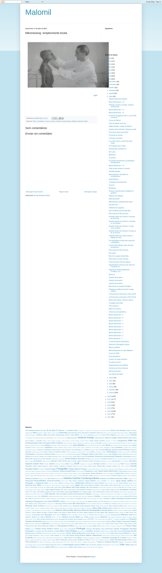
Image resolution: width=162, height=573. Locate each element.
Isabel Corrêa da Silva (111, 483)
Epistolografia (116, 461)
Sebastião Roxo (58, 537)
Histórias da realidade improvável (111, 478)
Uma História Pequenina (49, 545)
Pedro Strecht (38, 526)
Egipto (79, 461)
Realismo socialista (54, 531)
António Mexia (75, 441)
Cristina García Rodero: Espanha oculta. (123, 129)
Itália (39, 485)
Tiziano (80, 542)
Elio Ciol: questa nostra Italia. (119, 256)
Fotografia (61, 468)
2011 (109, 417)
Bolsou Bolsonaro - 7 (116, 321)
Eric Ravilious (125, 461)
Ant (65, 438)
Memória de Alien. (115, 371)
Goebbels (52, 473)
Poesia (38, 529)
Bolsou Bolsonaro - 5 (116, 327)
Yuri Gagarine (99, 547)
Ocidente (123, 519)
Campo (134, 445)
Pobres (27, 529)
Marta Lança (51, 510)
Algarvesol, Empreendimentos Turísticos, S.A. (119, 270)
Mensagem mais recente (34, 192)
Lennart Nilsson (69, 498)
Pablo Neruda (64, 521)
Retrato (120, 531)
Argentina (102, 441)
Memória (80, 121)
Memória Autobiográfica (91, 510)
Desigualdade (127, 456)
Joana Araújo (104, 485)
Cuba (110, 454)
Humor (93, 481)
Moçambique (36, 514)
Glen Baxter (44, 473)
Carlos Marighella (105, 447)
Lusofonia (49, 503)
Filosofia (133, 466)
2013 (109, 411)
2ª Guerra (60, 430)
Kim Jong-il (28, 498)
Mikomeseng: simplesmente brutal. (121, 202)
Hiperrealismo (51, 478)
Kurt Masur (42, 498)
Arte (130, 440)
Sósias (32, 540)
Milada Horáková (120, 512)
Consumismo (40, 454)
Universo (77, 545)
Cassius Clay (127, 447)
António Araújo (86, 437)
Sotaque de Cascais (41, 540)
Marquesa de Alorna (41, 510)
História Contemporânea (63, 121)
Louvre (68, 501)
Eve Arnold (116, 464)
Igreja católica (127, 481)
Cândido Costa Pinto (37, 447)
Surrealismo (86, 540)
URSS (82, 545)
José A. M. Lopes (30, 492)
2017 (109, 399)
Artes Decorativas (45, 443)
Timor (68, 542)
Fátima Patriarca (43, 466)
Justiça (97, 496)
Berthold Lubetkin (67, 445)
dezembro (112, 81)
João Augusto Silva (127, 485)
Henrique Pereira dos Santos (102, 475)
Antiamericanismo (72, 438)
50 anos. (112, 185)
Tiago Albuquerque (57, 542)
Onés (127, 519)
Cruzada (105, 454)
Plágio (134, 526)
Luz (54, 503)
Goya (79, 473)
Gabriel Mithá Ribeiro (111, 471)
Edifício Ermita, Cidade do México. (120, 126)
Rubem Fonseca (45, 535)
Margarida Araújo (78, 506)
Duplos (31, 461)
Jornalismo (124, 490)
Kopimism (35, 498)
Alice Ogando (125, 433)
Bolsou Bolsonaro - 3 (116, 332)
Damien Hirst (133, 454)
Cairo (129, 445)
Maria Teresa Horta (75, 508)
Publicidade (29, 531)
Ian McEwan (111, 481)
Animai (128, 435)
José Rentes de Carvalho (112, 494)
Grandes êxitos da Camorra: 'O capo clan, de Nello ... (121, 227)
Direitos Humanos (78, 459)
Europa (97, 464)
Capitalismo (48, 447)
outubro (112, 87)
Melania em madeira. (116, 196)
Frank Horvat (80, 471)
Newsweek (119, 517)
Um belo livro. (113, 205)
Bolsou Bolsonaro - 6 (116, 324)
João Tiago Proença (53, 490)
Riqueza (80, 533)
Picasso (103, 526)
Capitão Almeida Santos (60, 447)
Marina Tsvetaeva (87, 508)
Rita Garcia (99, 533)
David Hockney (52, 456)
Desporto (134, 456)
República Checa (99, 531)
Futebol (100, 471)
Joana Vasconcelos (115, 485)
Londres (62, 501)
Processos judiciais (112, 529)
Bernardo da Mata (56, 445)
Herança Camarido (31, 478)
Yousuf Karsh (91, 547)
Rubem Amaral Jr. (34, 535)
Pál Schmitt (78, 521)
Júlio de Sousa (68, 496)
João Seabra (29, 489)
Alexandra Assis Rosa (75, 433)
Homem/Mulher (40, 481)
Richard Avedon (47, 533)
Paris (114, 521)
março (111, 387)
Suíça (75, 540)
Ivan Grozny (45, 485)
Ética (67, 464)
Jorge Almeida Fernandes (84, 489)
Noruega (61, 519)
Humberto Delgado (84, 481)
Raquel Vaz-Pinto (42, 531)
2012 (109, 414)
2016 (109, 402)
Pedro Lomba (132, 523)
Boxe (103, 445)
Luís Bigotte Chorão (91, 501)
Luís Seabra (29, 503)
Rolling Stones (114, 533)
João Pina (121, 487)
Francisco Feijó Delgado (116, 469)
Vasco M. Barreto (91, 545)
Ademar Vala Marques (118, 430)
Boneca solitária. (114, 347)
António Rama (84, 441)
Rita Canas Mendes (89, 533)
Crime (91, 454)
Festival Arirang (82, 466)
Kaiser (113, 496)
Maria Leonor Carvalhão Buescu (40, 508)
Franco (48, 121)
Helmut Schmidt (77, 475)
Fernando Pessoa (72, 466)
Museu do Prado (57, 517)
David (46, 456)
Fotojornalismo (74, 469)
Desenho (118, 456)
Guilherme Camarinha (130, 473)
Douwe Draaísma (123, 458)
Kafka (109, 496)
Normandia (55, 519)
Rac (35, 531)
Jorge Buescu (97, 489)
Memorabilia (68, 510)
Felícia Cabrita (53, 466)
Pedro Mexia (29, 526)
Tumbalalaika (127, 542)
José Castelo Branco (98, 492)
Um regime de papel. (116, 374)
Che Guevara (66, 449)
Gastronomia (123, 471)
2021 (109, 73)
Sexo (79, 538)
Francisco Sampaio (46, 471)
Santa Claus (129, 535)
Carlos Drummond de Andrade (90, 447)
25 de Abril (50, 430)
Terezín (134, 540)
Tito (76, 542)
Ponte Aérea (64, 529)
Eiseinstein (97, 461)
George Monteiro (35, 473)
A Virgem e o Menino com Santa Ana (89, 430)
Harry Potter (60, 475)
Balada (119, 443)
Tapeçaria (102, 540)
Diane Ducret (37, 458)
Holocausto (29, 481)
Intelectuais (80, 483)
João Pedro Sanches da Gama (108, 487)
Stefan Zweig (51, 540)
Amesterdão (51, 435)
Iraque (96, 483)
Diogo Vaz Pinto (60, 458)
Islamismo (28, 485)
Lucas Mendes (80, 501)
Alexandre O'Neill (87, 433)
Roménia (126, 533)
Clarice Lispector (49, 452)
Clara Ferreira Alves (37, 452)
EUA (76, 463)
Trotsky (120, 542)
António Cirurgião (111, 438)
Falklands (127, 464)
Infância (61, 483)
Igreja (118, 481)
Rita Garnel (106, 533)
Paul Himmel (53, 523)
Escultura (133, 461)
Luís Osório (133, 501)
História (53, 121)
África (34, 121)
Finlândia (41, 469)
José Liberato (50, 494)
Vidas (127, 545)
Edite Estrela (46, 461)
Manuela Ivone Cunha (34, 506)
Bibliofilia (81, 445)
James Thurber (69, 485)
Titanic (73, 542)
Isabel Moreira (123, 483)
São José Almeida (48, 537)
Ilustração (29, 483)
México (110, 510)
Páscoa (27, 523)
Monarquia (48, 515)
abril (111, 384)
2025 (109, 61)
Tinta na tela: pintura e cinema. (119, 168)
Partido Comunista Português (126, 521)
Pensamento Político (66, 526)
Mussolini (72, 517)
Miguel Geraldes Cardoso (45, 512)
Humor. (99, 481)
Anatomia (91, 435)
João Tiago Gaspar (39, 489)
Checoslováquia (76, 449)
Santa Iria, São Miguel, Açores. (119, 344)
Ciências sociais (117, 450)
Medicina (74, 121)
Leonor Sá (90, 498)
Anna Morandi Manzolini (39, 438)
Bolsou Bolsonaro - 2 (116, 335)
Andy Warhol (106, 435)
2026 (109, 58)
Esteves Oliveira (60, 464)
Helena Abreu (68, 475)
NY (89, 519)
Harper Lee (53, 475)
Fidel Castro (92, 466)
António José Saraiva (49, 441)
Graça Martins (85, 473)
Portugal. (89, 529)
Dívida (88, 458)
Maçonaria (59, 503)
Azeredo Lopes (111, 443)
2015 (109, 405)
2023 (109, 67)
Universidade (68, 545)
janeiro (111, 392)
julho (111, 96)
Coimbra (92, 452)
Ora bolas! (112, 253)
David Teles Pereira (79, 456)
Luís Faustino (113, 501)
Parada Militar (101, 521)
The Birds (40, 542)
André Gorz (97, 435)
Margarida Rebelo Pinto (91, 506)
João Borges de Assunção (38, 487)
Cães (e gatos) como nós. (117, 123)
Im (34, 483)
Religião (73, 531)
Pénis (55, 526)
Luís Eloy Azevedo (103, 501)
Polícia (44, 529)
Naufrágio (97, 517)
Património (45, 523)
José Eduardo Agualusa (126, 492)
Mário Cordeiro (113, 508)
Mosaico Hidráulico (72, 514)
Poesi (32, 529)
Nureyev (85, 519)
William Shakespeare (75, 547)
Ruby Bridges (55, 535)
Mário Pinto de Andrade (125, 508)
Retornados (114, 531)
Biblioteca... (113, 155)
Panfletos (84, 521)
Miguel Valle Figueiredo (107, 512)
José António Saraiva (62, 492)
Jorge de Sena (114, 489)
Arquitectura (122, 441)
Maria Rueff (66, 508)
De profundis (89, 456)
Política (50, 529)
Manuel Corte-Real (91, 503)
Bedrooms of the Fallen (38, 445)
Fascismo (28, 466)
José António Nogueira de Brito (46, 492)
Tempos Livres (127, 540)
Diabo (31, 458)
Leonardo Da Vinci (80, 498)
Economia (38, 461)
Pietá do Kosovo (111, 526)
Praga (103, 529)
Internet (88, 483)
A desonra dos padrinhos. (117, 312)
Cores (66, 454)
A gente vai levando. (116, 277)
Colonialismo (41, 121)
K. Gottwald (103, 496)
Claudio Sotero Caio (83, 452)
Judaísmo (44, 496)
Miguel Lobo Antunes (60, 512)
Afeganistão (28, 433)
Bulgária (125, 445)
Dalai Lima (125, 454)
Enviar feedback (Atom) (42, 195)
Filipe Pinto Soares (123, 466)
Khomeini (127, 496)
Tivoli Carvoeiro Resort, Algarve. (120, 262)
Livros (55, 501)
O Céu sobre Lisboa (100, 519)
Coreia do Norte (49, 454)
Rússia (82, 535)
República (89, 531)
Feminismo (62, 466)
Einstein (90, 461)
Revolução (127, 531)
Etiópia (72, 464)
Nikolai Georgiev (127, 517)
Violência (33, 547)
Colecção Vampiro (100, 452)
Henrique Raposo (116, 475)
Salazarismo (97, 535)
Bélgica (47, 445)
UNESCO (59, 545)
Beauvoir (28, 445)
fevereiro (112, 390)
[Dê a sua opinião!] (55, 118)
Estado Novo (38, 464)
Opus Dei (49, 521)
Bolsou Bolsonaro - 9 (116, 315)
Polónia (56, 529)
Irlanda (101, 483)
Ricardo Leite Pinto (36, 533)
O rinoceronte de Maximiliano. (119, 341)
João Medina (66, 487)
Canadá (27, 447)
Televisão (118, 540)
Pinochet (119, 526)
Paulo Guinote (88, 523)
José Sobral (124, 494)
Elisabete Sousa (106, 461)
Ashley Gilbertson (78, 443)
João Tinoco (64, 489)
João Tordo (72, 489)
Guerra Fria (119, 473)
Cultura (115, 454)
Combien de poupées (123, 452)
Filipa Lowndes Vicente (109, 466)
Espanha (28, 464)
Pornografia (71, 529)
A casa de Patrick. (115, 120)
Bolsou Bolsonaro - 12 (116, 110)
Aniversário (28, 438)
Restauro (107, 531)
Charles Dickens (56, 449)
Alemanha (63, 433)
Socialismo (105, 538)
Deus (27, 459)
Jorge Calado (105, 489)
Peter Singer (78, 526)
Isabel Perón (133, 483)
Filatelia (99, 466)
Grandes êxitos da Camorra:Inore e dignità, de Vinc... (121, 236)
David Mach (69, 456)
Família (134, 464)
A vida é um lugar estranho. (118, 359)
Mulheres (124, 515)
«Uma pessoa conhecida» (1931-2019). (122, 294)
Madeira (65, 503)
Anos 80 (61, 438)
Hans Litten (46, 475)
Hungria (103, 481)
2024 (109, 64)
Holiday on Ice (132, 478)
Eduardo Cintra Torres (59, 461)
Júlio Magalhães (89, 496)
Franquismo (88, 471)
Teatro (112, 540)
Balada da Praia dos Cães (129, 443)
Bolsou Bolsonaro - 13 (116, 102)
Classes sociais (60, 452)
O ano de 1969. (114, 353)
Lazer (58, 498)
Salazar (89, 535)
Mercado (104, 510)
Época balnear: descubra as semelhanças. (118, 175)
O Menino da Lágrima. (116, 208)
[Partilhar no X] (58, 118)
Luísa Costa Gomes (39, 503)
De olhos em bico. (115, 362)
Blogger (92, 557)
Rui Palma (63, 535)
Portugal (80, 528)
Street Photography (62, 540)
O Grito (108, 519)
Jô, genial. (112, 158)
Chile (82, 449)
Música (65, 517)
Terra (27, 542)
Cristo (100, 454)
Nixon (38, 519)
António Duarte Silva (124, 438)
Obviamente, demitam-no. (118, 149)
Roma (121, 533)
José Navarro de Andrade (82, 494)
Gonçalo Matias (72, 473)
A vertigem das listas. (116, 303)
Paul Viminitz (61, 523)
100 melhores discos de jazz (35, 430)
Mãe (74, 503)
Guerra (99, 473)
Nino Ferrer (33, 519)
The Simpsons (47, 542)
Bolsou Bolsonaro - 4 (116, 330)
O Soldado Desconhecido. (118, 182)
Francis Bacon (104, 469)
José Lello (41, 494)
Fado (122, 464)
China (87, 450)
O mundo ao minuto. (116, 135)
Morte (86, 121)
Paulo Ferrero (79, 523)
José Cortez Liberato (112, 492)
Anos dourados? (114, 356)
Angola (113, 435)
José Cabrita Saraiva (85, 492)
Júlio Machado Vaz (78, 496)
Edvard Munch (72, 461)
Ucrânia (134, 542)
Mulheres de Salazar (38, 517)
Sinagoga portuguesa (94, 537)
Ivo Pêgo (52, 485)
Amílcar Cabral (69, 435)
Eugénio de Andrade (86, 464)
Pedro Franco (123, 523)
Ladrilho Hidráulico (51, 498)
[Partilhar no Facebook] (60, 118)
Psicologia (133, 529)
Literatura (120, 498)
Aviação (104, 443)
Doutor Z (115, 458)
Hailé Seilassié (38, 475)
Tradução (108, 542)
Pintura (129, 526)
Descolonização (109, 456)
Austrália (99, 443)
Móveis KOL (93, 514)
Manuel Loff (100, 503)
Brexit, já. (112, 274)
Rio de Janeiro (71, 533)
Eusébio (102, 464)
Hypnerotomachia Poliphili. (118, 99)
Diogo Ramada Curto (48, 458)
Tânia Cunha (95, 540)
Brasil (108, 445)
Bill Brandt (93, 445)
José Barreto (74, 492)
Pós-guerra (96, 529)
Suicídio (80, 540)
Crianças (84, 454)
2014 (109, 408)
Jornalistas (133, 490)
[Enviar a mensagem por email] (53, 118)
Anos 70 (55, 438)
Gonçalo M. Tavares (61, 473)
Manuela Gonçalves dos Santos (127, 503)
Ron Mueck (133, 533)
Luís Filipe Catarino (123, 501)
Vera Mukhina (106, 545)
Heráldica (134, 475)
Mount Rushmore (84, 514)
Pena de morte (48, 526)
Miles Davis (129, 512)
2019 (109, 79)
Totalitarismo (100, 542)
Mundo (48, 517)
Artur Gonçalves (68, 443)
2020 (109, 76)
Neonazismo (111, 517)
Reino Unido (65, 531)
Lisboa (113, 498)
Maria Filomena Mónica (116, 506)
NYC (92, 519)
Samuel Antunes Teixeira (117, 535)
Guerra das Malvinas (108, 473)
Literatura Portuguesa (34, 501)
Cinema (126, 450)
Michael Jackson (118, 510)
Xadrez (84, 547)
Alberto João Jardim (53, 433)
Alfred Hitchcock (98, 433)
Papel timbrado (92, 521)
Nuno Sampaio (77, 519)
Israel (35, 485)
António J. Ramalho (35, 441)
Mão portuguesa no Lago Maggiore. (121, 350)
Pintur (123, 526)
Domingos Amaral (106, 458)
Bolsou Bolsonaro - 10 (116, 165)
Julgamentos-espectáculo (55, 496)
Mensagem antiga (90, 192)
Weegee (66, 547)
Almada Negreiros (30, 435)
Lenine (63, 498)
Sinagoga (85, 537)
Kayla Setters (120, 496)
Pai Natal (71, 521)
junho (111, 378)
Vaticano (99, 545)
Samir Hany (106, 535)
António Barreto (99, 438)
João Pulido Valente (131, 487)
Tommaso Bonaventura (89, 542)
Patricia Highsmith (36, 523)
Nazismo (103, 517)
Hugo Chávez (72, 481)
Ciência (108, 450)
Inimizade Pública (69, 483)
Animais (133, 435)
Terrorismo (33, 542)
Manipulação (80, 503)
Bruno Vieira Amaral (116, 445)
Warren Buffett (59, 547)
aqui (95, 95)
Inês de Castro (53, 483)
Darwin (41, 456)
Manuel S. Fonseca (111, 503)
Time (65, 542)
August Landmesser (90, 443)
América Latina (42, 435)
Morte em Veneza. (115, 309)
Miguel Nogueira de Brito (91, 512)
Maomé (70, 506)
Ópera (44, 521)
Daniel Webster (34, 456)
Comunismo (30, 454)
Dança (27, 456)
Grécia (93, 473)
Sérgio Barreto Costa (70, 537)
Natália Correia (89, 517)
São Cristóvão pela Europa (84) (120, 211)
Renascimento (82, 531)
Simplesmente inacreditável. (118, 365)
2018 (109, 396)
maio (111, 381)
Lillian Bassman (98, 498)
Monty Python (57, 514)
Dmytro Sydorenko (95, 458)
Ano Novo (50, 438)
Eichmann (85, 461)
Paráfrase (108, 521)
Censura (48, 450)
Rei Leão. (112, 152)
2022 (109, 70)
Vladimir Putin (49, 547)
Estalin (46, 464)
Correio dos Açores (74, 454)
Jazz (82, 485)
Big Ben (87, 445)
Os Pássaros (56, 521)
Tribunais (115, 542)
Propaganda (124, 529)
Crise (96, 454)
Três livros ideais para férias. (119, 132)
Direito (67, 459)
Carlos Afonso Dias (74, 447)
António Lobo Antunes (63, 441)
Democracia (99, 456)
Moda (42, 514)
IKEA (135, 481)
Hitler (126, 478)
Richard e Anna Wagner (59, 533)
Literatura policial (131, 498)
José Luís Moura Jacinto (64, 494)
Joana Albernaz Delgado (91, 485)
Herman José (43, 478)
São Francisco (38, 537)
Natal (77, 517)
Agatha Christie (42, 433)
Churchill (102, 449)
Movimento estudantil (104, 514)
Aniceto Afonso (120, 435)
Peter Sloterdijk (87, 526)
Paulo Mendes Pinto (99, 523)
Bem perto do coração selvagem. (120, 286)
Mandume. (112, 188)
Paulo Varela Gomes (112, 523)
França (83, 469)
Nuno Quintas (69, 519)
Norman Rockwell (46, 519)
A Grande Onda (71, 430)
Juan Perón (37, 496)
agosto (111, 93)
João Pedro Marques (92, 487)
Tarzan (107, 540)
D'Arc (120, 454)
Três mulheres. (114, 306)
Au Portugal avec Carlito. (117, 146)
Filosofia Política (31, 469)
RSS (26, 535)
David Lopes (61, 456)
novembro (112, 84)
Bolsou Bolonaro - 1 (116, 338)
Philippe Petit (96, 526)
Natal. (82, 517)
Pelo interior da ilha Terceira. (119, 213)
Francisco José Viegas (130, 469)
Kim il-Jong (133, 496)
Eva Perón (109, 464)
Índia (46, 483)
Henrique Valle (126, 475)
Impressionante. (114, 199)
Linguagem (106, 498)
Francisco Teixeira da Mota (61, 471)
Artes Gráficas (57, 443)
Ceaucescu (40, 449)
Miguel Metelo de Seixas (75, 512)
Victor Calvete (115, 545)
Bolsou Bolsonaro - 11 (116, 113)
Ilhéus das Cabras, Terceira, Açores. (121, 300)
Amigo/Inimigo (60, 435)
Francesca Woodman (93, 469)
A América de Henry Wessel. (118, 368)
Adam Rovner (106, 430)
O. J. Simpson (115, 519)
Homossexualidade (53, 481)
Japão (77, 485)
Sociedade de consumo (118, 538)
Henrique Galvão (88, 475)
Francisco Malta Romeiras (32, 471)
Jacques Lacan (60, 485)
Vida (121, 544)
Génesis (129, 471)
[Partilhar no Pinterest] (62, 118)
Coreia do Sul (60, 454)
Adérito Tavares (132, 430)
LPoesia (72, 501)
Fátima (35, 466)
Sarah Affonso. (114, 179)
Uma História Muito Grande (33, 545)
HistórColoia (59, 478)
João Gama (58, 487)
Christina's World (94, 449)
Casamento (119, 447)
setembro (112, 90)
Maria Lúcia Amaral (56, 508)
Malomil (38, 12)
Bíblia (75, 445)
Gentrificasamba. (114, 171)
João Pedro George (78, 487)
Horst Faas (64, 481)
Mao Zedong (64, 506)
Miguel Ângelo (128, 510)
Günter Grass (29, 475)
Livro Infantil (47, 501)
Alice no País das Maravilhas (112, 433)
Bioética (99, 445)
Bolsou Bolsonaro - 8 (116, 318)
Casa (112, 447)
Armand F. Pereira (111, 441)
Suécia (70, 540)
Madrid (70, 503)
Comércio (134, 452)
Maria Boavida (104, 506)
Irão (92, 483)
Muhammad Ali (115, 514)
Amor (77, 435)
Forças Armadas (50, 469)
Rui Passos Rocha (73, 535)
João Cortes (50, 487)
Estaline (52, 464)
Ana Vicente (83, 435)
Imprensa (40, 483)
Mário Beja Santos (100, 508)
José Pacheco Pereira (98, 494)
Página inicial (63, 192)
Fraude (95, 471)
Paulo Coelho (70, 523)
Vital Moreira (40, 547)
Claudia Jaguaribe (71, 452)
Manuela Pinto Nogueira (51, 506)
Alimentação (133, 433)
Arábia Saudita (94, 441)
